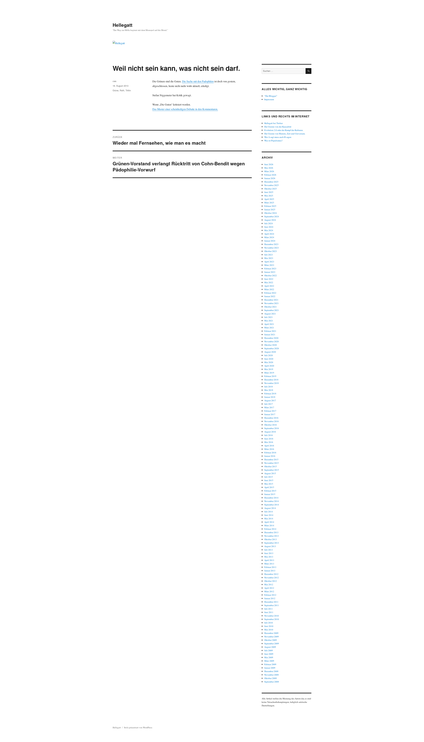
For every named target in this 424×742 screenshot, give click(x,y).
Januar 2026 (269, 178)
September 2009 (271, 643)
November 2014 (271, 501)
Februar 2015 (270, 490)
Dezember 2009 (271, 633)
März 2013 (269, 563)
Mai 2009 (268, 657)
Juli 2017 (268, 403)
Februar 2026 (270, 174)
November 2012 (271, 577)
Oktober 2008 (270, 678)
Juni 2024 (268, 226)
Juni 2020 (268, 358)
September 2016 (271, 428)
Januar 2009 (269, 667)
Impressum (269, 99)
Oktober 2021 (270, 306)
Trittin (128, 90)
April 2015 (269, 487)
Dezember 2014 (271, 497)
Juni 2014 (268, 515)
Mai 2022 (268, 282)
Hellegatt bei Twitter (273, 123)
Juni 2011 (268, 612)
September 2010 (271, 619)
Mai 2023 (268, 258)
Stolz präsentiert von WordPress (138, 727)
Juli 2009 (268, 650)
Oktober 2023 (270, 251)
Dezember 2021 (271, 299)
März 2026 (269, 171)
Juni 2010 (268, 626)
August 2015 (270, 473)
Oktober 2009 (270, 640)
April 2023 (269, 261)
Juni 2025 (268, 192)
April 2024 (269, 233)
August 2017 (270, 400)
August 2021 (270, 313)
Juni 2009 (268, 653)
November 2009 (271, 636)
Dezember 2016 (271, 417)
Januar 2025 (269, 209)
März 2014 (269, 525)
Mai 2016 (268, 442)
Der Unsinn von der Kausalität (277, 126)
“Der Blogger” (270, 95)
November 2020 (271, 341)
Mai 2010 (268, 629)
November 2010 (271, 615)
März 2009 (269, 660)
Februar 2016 (270, 452)
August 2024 (270, 219)
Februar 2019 (270, 376)
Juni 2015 (268, 480)
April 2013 (269, 560)
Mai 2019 (268, 369)
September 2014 (271, 504)
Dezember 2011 (271, 601)
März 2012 (269, 591)
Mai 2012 (268, 584)
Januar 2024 (269, 240)
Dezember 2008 (271, 671)
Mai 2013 (268, 556)
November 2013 (271, 535)
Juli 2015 (268, 476)
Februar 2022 (270, 292)
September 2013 (271, 542)
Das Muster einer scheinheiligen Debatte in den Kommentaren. (185, 109)
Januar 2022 (269, 296)
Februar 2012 (270, 594)
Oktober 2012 (270, 580)
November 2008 (271, 674)
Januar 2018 (269, 396)
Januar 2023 (269, 271)
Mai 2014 (268, 518)
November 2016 (271, 421)
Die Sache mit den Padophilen (198, 81)
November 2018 (271, 383)
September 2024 (271, 216)
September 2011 (271, 605)
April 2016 (269, 445)
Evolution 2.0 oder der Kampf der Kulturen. (283, 130)
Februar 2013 (270, 567)
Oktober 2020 (270, 344)
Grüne (115, 90)
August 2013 (270, 546)
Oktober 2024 (270, 212)
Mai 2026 (268, 167)
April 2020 (269, 365)
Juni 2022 (268, 278)
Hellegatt (122, 24)
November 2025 (271, 185)
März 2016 (269, 449)
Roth (122, 90)
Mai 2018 (268, 390)
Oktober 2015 (270, 466)
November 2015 (271, 462)
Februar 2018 (270, 393)
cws (114, 81)
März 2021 (269, 327)
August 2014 (270, 508)
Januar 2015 (269, 494)
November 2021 (271, 303)
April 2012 (269, 587)
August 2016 (270, 431)
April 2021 (269, 324)
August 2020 (270, 351)
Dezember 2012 (271, 574)
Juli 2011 (268, 608)
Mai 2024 (268, 230)
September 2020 (271, 348)
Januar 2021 (269, 334)
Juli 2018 (268, 386)
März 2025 (269, 202)
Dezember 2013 (271, 532)
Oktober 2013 (270, 539)
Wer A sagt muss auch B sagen (277, 137)
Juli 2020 (268, 355)
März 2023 (269, 265)
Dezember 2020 (271, 337)
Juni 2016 (268, 438)
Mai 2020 (268, 362)
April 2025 (269, 199)
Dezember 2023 (271, 244)
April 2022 (269, 285)
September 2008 (271, 681)
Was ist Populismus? (273, 140)
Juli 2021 (268, 317)
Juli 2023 (268, 254)
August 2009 (270, 646)
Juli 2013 (268, 549)
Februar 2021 (270, 331)
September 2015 (271, 469)
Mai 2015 (268, 483)
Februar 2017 (270, 410)
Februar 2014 (270, 528)
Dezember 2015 (271, 459)
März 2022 (269, 289)
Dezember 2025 (271, 181)
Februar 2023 (270, 268)
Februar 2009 (270, 664)
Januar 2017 (269, 414)
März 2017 (269, 407)
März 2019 (269, 372)
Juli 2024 (268, 223)
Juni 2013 (268, 553)
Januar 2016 (269, 455)
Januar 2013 (269, 570)
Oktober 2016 (270, 424)
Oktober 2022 (270, 275)
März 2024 (269, 237)
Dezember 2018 (271, 379)
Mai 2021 (268, 320)
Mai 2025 (268, 195)
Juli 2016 (268, 435)
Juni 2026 (268, 164)
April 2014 (269, 521)
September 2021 (271, 310)
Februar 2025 (270, 206)
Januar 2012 (269, 598)
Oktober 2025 (270, 188)
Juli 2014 (268, 511)
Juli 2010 (268, 622)
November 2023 (271, 247)
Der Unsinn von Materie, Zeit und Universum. (284, 133)
